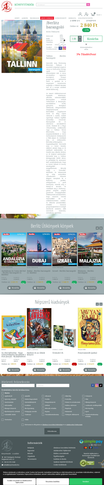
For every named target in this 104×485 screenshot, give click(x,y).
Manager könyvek (10, 408)
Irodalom (28, 405)
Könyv (17, 18)
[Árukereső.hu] (87, 463)
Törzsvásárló (30, 22)
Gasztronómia (9, 402)
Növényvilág (89, 408)
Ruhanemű (68, 411)
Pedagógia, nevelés (31, 411)
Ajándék (25, 18)
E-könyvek (88, 396)
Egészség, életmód (10, 399)
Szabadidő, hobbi (10, 414)
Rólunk (30, 453)
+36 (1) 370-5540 (9, 462)
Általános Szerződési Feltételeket (52, 425)
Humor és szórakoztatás (72, 402)
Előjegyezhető (60, 18)
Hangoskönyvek (50, 402)
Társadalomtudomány (52, 414)
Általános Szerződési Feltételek (64, 448)
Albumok (48, 396)
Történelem (8, 419)
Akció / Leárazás (47, 18)
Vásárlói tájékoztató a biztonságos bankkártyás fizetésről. (91, 455)
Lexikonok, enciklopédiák (93, 405)
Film (86, 399)
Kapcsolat (18, 22)
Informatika (8, 405)
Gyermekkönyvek (30, 402)
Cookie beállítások (60, 465)
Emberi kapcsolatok (31, 399)
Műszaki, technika (50, 408)
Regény (47, 411)
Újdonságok (34, 18)
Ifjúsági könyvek (90, 402)
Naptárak (68, 408)
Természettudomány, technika (91, 415)
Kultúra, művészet (70, 405)
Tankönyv (28, 414)
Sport (87, 411)
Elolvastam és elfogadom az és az (53, 425)
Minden (7, 393)
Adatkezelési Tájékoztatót (74, 425)
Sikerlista (72, 18)
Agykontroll (8, 396)
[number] (74, 39)
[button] (97, 13)
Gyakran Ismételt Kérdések (63, 462)
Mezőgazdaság (29, 408)
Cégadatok (31, 456)
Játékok (47, 405)
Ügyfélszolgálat (59, 456)
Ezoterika (68, 399)
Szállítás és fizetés (85, 18)
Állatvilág (68, 396)
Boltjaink (31, 448)
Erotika (47, 399)
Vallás (26, 419)
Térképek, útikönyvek (72, 414)
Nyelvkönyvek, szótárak (12, 411)
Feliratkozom (52, 431)
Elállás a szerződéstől (61, 453)
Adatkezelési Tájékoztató (62, 451)
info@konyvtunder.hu (11, 465)
